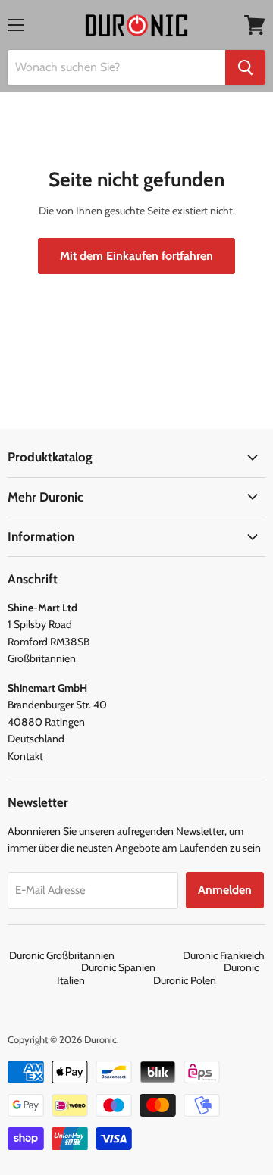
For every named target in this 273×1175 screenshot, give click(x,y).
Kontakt (25, 756)
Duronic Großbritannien (94, 955)
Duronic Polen (184, 980)
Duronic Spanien (151, 967)
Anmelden (225, 890)
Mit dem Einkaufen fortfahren (136, 255)
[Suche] (245, 67)
